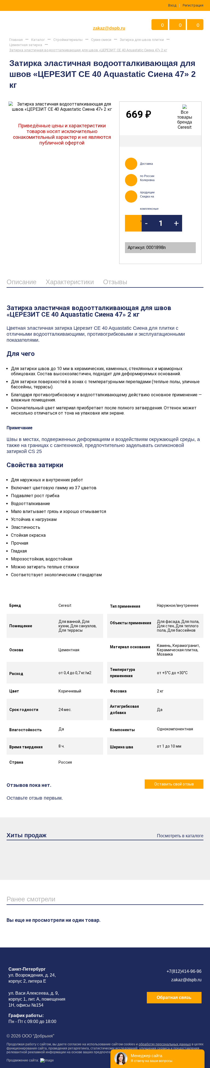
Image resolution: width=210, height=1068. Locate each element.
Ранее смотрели (31, 899)
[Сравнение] (192, 141)
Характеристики (70, 282)
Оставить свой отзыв (174, 784)
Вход (172, 5)
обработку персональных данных (165, 1044)
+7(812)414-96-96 (184, 971)
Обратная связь (174, 997)
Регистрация (193, 5)
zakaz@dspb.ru (109, 28)
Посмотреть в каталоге (180, 835)
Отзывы (115, 282)
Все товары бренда (184, 117)
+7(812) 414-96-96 (109, 20)
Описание (21, 282)
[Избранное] (178, 141)
